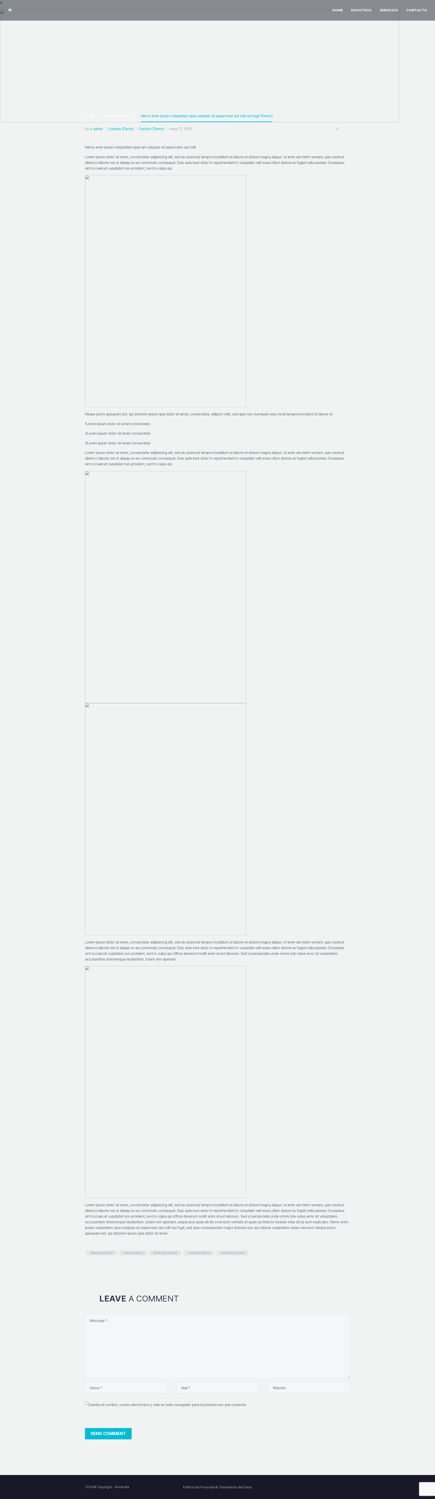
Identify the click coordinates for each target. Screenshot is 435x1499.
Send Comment (108, 1433)
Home (337, 10)
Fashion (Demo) (151, 129)
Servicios (389, 10)
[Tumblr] (111, 1266)
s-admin (96, 129)
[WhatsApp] (348, 1487)
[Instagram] (341, 1487)
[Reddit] (127, 1266)
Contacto (416, 10)
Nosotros (361, 10)
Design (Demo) (133, 1253)
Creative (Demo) (121, 129)
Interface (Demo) (199, 1253)
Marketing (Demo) (232, 1253)
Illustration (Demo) (165, 1253)
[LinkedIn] (119, 1266)
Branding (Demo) (102, 1253)
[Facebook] (88, 1266)
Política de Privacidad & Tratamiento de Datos (217, 1487)
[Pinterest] (104, 1266)
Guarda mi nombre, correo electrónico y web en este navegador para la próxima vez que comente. (167, 1404)
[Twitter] (96, 1266)
